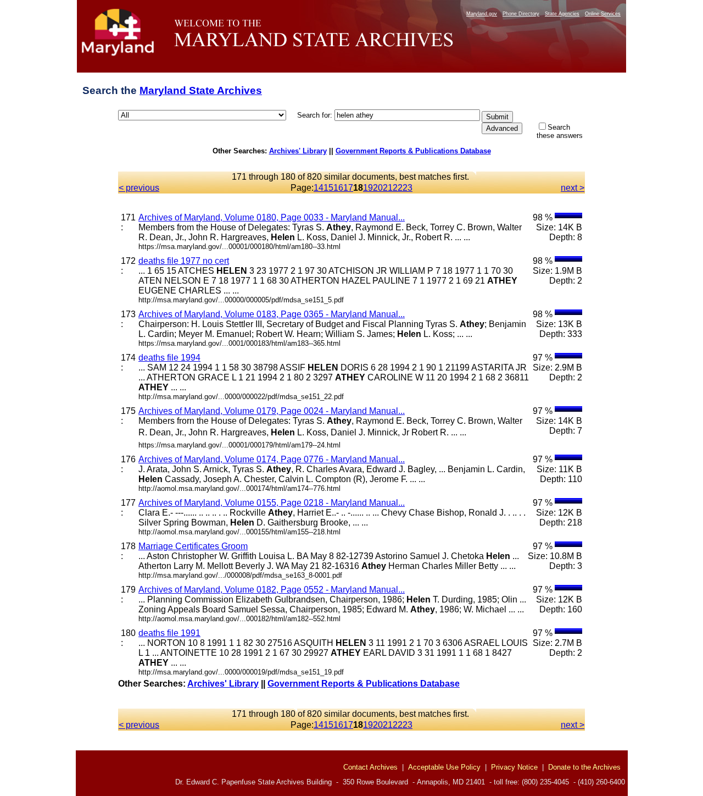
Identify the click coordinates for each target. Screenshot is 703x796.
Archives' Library (298, 151)
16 (338, 187)
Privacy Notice (514, 767)
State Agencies (562, 13)
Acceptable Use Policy (444, 767)
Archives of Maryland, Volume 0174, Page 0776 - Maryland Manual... (271, 459)
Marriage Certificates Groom (193, 546)
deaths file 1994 (169, 357)
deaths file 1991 (169, 633)
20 (378, 187)
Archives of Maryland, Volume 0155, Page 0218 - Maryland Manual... (271, 502)
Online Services (603, 13)
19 (368, 187)
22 (398, 187)
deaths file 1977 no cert (183, 261)
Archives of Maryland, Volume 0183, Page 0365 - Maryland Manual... (271, 314)
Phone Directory (521, 13)
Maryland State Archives (201, 90)
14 (318, 187)
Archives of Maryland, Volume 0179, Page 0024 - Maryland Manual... (271, 411)
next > (572, 187)
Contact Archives (370, 767)
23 (407, 187)
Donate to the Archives (584, 767)
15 (328, 187)
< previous (139, 187)
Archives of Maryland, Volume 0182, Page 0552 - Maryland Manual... (271, 589)
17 (348, 187)
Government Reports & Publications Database (413, 151)
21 (388, 187)
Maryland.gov (481, 13)
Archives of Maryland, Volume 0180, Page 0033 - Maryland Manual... (271, 217)
